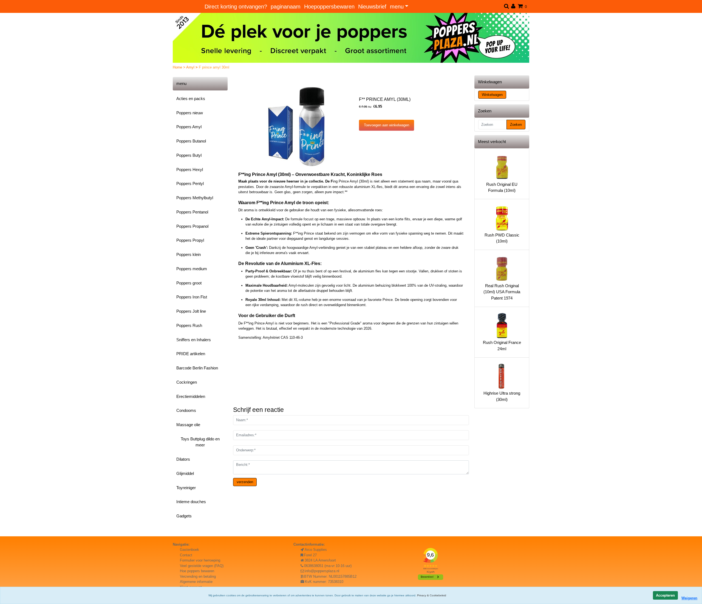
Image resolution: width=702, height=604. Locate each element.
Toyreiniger (186, 487)
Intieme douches (191, 501)
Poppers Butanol (191, 141)
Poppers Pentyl (190, 183)
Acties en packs (190, 98)
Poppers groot (189, 283)
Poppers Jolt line (191, 311)
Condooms (186, 410)
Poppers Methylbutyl (194, 197)
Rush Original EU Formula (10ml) (501, 187)
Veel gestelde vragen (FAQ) (201, 566)
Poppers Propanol (192, 226)
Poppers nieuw (189, 112)
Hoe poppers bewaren (197, 571)
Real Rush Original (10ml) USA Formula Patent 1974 (501, 291)
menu (397, 7)
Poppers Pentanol (192, 212)
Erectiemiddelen (190, 396)
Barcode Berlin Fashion (197, 368)
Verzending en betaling (198, 576)
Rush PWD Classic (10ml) (502, 238)
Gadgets (184, 516)
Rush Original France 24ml (502, 345)
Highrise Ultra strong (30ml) (501, 396)
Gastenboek (189, 550)
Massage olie (188, 424)
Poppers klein (188, 254)
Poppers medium (191, 268)
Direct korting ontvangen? (236, 7)
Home (178, 67)
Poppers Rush (189, 325)
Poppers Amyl (189, 126)
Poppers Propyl (190, 240)
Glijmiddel (185, 473)
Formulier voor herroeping (200, 560)
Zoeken (516, 124)
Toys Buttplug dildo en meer (200, 442)
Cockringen (186, 382)
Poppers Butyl (189, 155)
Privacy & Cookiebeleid (431, 595)
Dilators (183, 459)
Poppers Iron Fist (191, 297)
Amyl (191, 67)
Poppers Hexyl (189, 169)
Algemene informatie (196, 582)
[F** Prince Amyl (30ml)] (298, 127)
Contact (186, 555)
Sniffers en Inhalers (193, 339)
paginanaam (286, 7)
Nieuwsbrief (372, 7)
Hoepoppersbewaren (329, 7)
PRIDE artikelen (190, 353)
